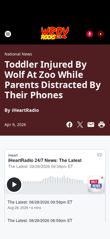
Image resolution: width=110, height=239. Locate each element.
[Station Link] (55, 34)
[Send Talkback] (89, 34)
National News (18, 54)
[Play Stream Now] (100, 34)
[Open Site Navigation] (8, 34)
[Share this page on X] (80, 125)
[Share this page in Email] (91, 125)
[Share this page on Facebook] (69, 125)
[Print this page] (101, 125)
